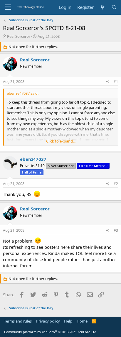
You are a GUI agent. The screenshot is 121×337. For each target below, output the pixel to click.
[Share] (108, 81)
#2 (116, 183)
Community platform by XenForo (50, 332)
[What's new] (102, 7)
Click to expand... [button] (60, 141)
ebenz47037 (33, 159)
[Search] (114, 7)
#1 (116, 81)
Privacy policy (48, 321)
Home (82, 321)
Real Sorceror (18, 36)
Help (68, 321)
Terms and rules (18, 321)
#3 (116, 230)
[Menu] (8, 7)
